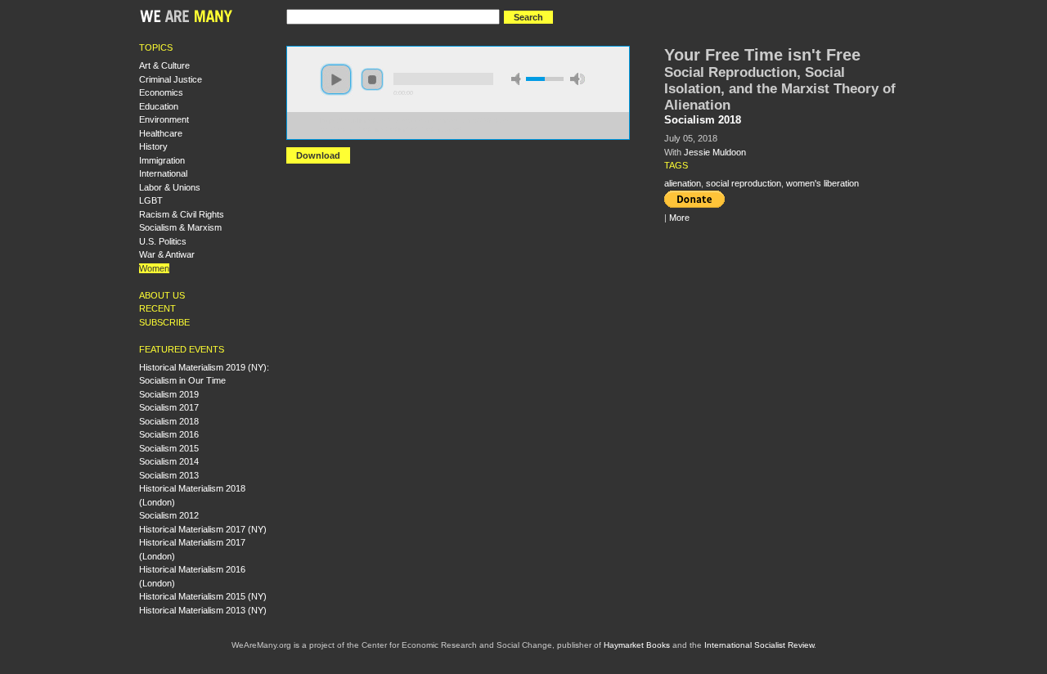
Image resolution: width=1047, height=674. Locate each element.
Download (318, 155)
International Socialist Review (759, 644)
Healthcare (160, 133)
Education (158, 106)
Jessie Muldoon (715, 152)
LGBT (151, 200)
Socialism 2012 (169, 515)
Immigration (162, 160)
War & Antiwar (167, 254)
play (336, 79)
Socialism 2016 (169, 434)
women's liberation (822, 183)
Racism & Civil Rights (181, 214)
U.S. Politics (162, 241)
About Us (162, 295)
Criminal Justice (170, 79)
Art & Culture (164, 65)
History (153, 146)
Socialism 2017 (169, 407)
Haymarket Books (637, 644)
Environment (164, 119)
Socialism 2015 (169, 448)
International (163, 173)
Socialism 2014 (169, 461)
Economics (161, 92)
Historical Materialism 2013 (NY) (203, 610)
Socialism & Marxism (180, 227)
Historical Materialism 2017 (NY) (203, 529)
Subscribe (164, 322)
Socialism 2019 (169, 394)
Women (154, 268)
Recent (157, 308)
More (679, 217)
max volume (577, 79)
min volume (518, 79)
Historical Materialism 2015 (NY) (203, 596)
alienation (682, 183)
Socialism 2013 (169, 475)
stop (372, 79)
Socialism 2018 (169, 421)
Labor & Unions (169, 187)
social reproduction (743, 183)
